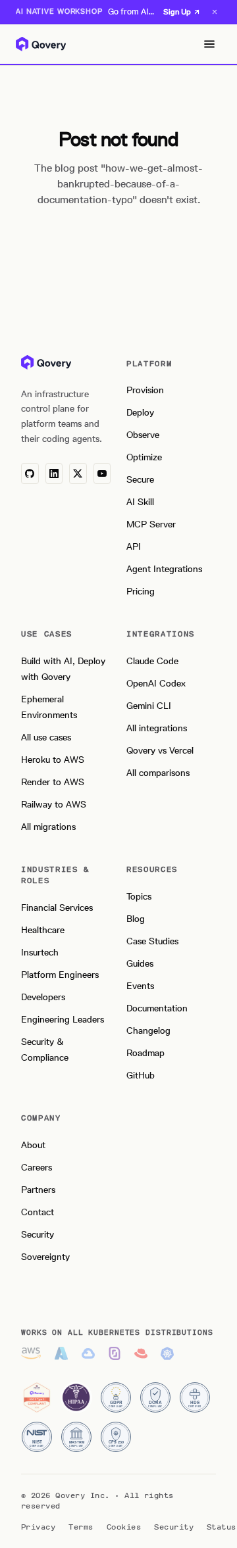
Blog (135, 919)
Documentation (157, 1008)
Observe (142, 435)
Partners (38, 1190)
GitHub (140, 1075)
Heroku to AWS (52, 759)
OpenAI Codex (156, 683)
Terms (80, 1527)
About (33, 1145)
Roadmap (145, 1053)
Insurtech (40, 952)
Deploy (140, 412)
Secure (140, 479)
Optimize (144, 457)
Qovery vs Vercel (160, 750)
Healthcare (43, 930)
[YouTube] (102, 473)
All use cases (46, 737)
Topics (138, 896)
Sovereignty (45, 1257)
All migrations (48, 827)
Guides (139, 963)
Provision (145, 390)
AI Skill (140, 502)
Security (37, 1234)
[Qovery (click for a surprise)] (46, 362)
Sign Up (177, 11)
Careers (36, 1167)
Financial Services (57, 907)
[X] (78, 473)
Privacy (38, 1527)
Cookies (124, 1527)
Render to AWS (52, 782)
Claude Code (152, 661)
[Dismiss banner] (214, 11)
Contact (37, 1212)
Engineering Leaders (62, 1019)
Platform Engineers (60, 974)
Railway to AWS (53, 804)
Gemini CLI (148, 706)
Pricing (140, 591)
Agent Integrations (164, 569)
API (133, 546)
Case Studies (152, 941)
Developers (43, 997)
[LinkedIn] (54, 473)
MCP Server (151, 524)
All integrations (156, 728)
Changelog (148, 1030)
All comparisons (158, 773)
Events (140, 986)
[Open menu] (209, 44)
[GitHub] (30, 473)
